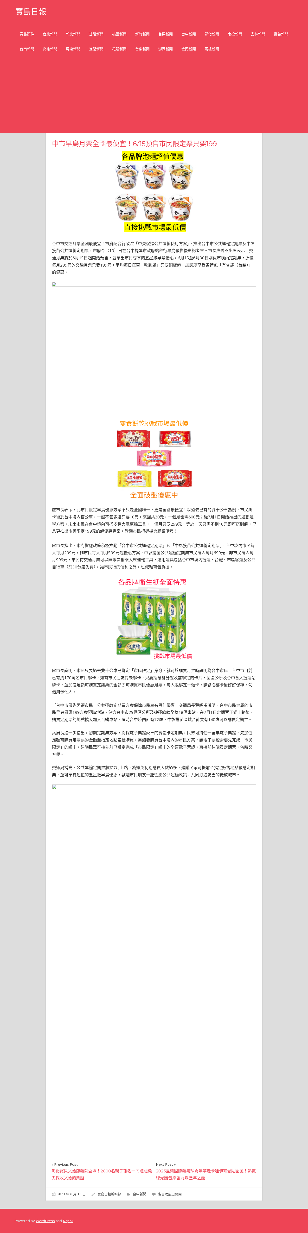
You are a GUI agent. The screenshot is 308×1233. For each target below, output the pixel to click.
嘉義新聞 (281, 34)
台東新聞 (142, 49)
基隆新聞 (96, 34)
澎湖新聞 (165, 49)
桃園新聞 (119, 34)
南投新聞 (235, 34)
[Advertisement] (154, 97)
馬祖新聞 (212, 49)
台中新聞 (188, 34)
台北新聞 (50, 34)
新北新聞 (73, 34)
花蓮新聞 (119, 49)
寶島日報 (30, 11)
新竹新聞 (142, 34)
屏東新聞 (73, 49)
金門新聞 (188, 49)
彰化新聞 (212, 34)
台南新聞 (27, 49)
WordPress (45, 1220)
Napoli (68, 1220)
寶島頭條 (27, 34)
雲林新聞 (258, 34)
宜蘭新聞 (96, 49)
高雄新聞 (50, 49)
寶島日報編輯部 (109, 1194)
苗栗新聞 (165, 34)
